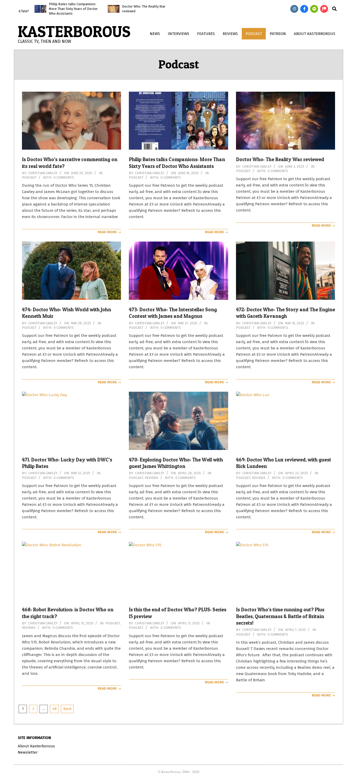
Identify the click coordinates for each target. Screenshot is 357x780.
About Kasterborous (36, 746)
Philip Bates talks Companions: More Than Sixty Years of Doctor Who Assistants (56, 8)
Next (67, 708)
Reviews (151, 478)
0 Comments (64, 177)
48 (54, 708)
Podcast (29, 177)
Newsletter (28, 752)
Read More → (109, 232)
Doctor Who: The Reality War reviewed (280, 159)
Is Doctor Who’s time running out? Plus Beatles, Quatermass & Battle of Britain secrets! (280, 616)
